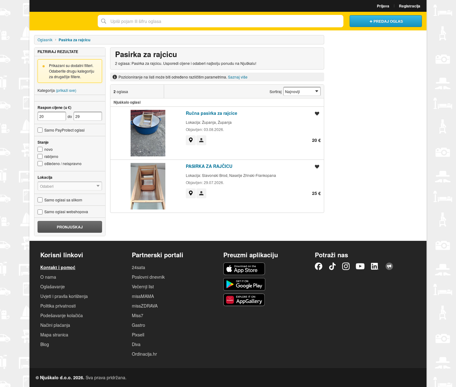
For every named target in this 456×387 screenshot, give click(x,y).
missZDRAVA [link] (145, 306)
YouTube (360, 266)
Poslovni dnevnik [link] (148, 277)
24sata (138, 267)
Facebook (318, 266)
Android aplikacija (244, 284)
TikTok (332, 266)
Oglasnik (45, 39)
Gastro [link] (138, 325)
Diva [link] (136, 344)
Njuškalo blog (389, 266)
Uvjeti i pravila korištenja (64, 296)
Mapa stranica (54, 334)
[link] (191, 140)
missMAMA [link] (143, 296)
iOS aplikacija (244, 269)
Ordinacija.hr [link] (144, 354)
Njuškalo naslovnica (62, 21)
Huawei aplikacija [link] (244, 300)
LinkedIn (375, 266)
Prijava (383, 6)
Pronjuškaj (70, 227)
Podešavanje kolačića (61, 315)
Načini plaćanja (55, 325)
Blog (44, 344)
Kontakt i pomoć (57, 267)
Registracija (409, 6)
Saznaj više (238, 76)
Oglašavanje (52, 286)
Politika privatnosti (58, 306)
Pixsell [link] (138, 334)
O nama (48, 277)
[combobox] (220, 21)
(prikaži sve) (66, 90)
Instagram (346, 266)
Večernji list (143, 286)
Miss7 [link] (137, 315)
